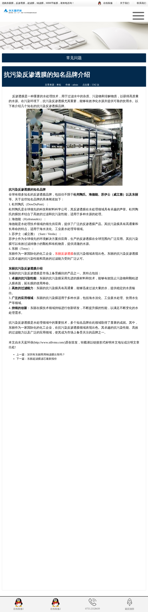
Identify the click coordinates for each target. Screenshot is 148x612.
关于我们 (124, 3)
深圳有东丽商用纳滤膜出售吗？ (46, 354)
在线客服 (108, 3)
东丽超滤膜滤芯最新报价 (42, 358)
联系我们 (141, 3)
